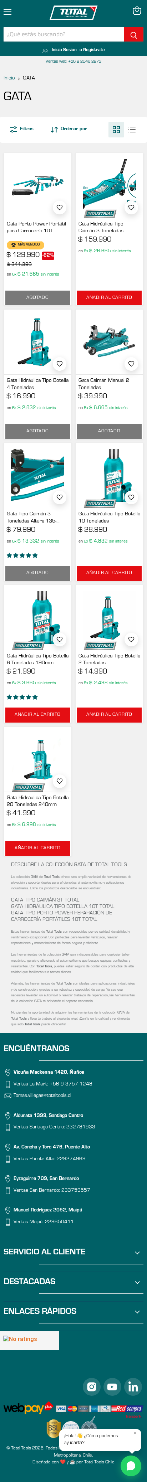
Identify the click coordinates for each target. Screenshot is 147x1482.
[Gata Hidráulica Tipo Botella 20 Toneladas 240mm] (37, 759)
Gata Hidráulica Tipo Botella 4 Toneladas (38, 384)
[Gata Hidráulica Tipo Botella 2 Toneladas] (109, 617)
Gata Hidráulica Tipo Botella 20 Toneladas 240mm (38, 802)
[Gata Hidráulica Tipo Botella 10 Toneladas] (109, 475)
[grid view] (116, 129)
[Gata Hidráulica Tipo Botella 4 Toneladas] (37, 342)
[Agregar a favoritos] (59, 207)
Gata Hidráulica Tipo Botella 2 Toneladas (109, 660)
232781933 (80, 1128)
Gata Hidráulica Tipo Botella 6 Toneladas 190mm (38, 660)
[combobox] (64, 34)
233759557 (75, 1191)
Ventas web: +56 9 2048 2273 (73, 62)
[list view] (132, 129)
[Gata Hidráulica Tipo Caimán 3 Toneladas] (109, 185)
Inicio (9, 78)
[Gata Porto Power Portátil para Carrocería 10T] (37, 185)
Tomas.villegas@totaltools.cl (42, 1096)
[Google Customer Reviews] (29, 1340)
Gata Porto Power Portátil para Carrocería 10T (36, 228)
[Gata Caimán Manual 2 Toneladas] (109, 342)
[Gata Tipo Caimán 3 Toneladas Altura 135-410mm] (37, 475)
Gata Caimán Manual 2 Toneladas (103, 384)
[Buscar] (133, 34)
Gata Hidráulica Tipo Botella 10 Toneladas (109, 518)
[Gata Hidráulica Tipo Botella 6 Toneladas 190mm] (37, 617)
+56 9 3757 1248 (71, 1084)
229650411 (59, 1222)
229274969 (71, 1159)
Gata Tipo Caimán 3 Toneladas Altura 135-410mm (31, 518)
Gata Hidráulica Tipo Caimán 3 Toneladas (100, 228)
